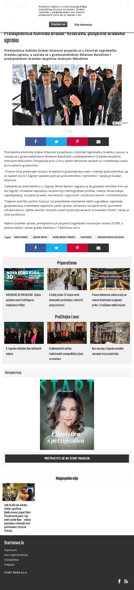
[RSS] (126, 581)
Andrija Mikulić (21, 237)
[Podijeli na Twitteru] (56, 141)
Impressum (10, 550)
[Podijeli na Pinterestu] (77, 141)
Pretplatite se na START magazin (67, 458)
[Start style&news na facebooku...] (119, 581)
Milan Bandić (86, 237)
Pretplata (9, 564)
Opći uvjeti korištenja (16, 555)
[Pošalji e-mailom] (98, 141)
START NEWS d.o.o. (15, 572)
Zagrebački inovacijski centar (110, 237)
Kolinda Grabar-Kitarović (64, 237)
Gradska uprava (40, 237)
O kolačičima (11, 559)
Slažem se (58, 24)
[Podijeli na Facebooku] (35, 141)
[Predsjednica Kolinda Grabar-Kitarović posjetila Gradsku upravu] (67, 94)
